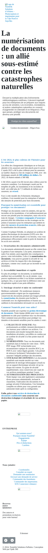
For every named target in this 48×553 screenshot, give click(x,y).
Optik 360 (14, 549)
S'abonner (24, 533)
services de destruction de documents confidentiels (20, 394)
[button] (24, 121)
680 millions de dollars (28, 175)
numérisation (9, 298)
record (15, 191)
